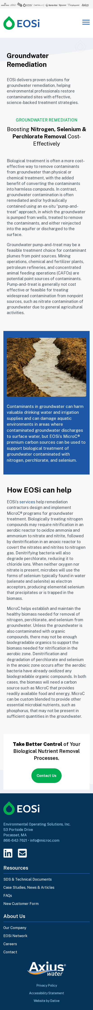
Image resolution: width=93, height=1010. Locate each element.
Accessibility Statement (46, 993)
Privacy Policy (46, 985)
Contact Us (46, 776)
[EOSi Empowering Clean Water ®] (21, 23)
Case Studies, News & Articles (28, 887)
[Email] (22, 853)
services (27, 501)
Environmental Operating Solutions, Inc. (36, 824)
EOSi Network (15, 936)
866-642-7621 (15, 840)
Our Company (14, 928)
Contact (10, 952)
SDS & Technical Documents (27, 879)
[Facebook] (36, 853)
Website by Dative (47, 1001)
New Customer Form (21, 904)
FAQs (7, 895)
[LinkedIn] (7, 853)
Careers (10, 944)
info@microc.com (44, 840)
